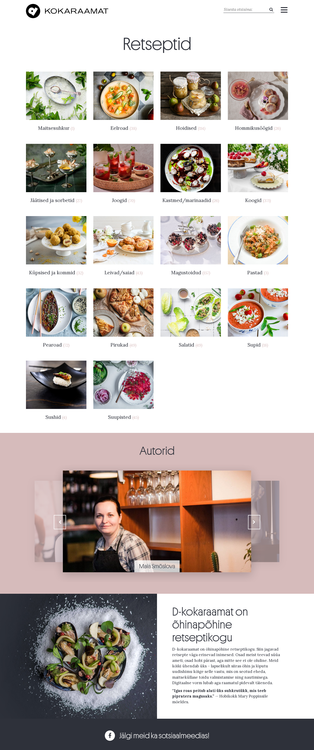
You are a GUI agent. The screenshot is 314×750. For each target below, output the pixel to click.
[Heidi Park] (157, 505)
